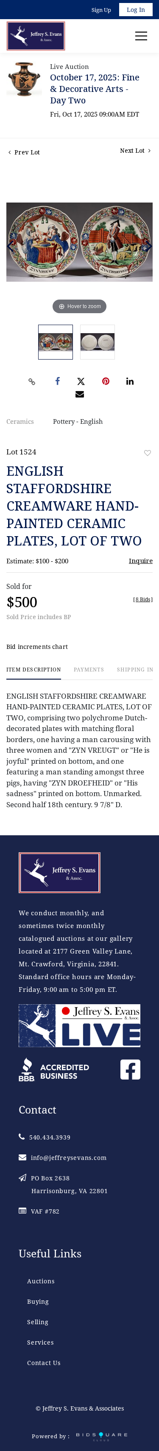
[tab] (33, 673)
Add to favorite (147, 453)
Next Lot (133, 150)
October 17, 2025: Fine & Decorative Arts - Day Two (94, 88)
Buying (38, 1301)
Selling (38, 1322)
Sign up (101, 10)
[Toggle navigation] (141, 36)
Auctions (40, 1281)
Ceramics (20, 421)
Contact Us (44, 1363)
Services (40, 1342)
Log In (136, 10)
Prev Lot (26, 152)
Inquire (141, 560)
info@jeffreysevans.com (68, 1158)
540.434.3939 (49, 1137)
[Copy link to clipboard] (32, 382)
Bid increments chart (37, 647)
